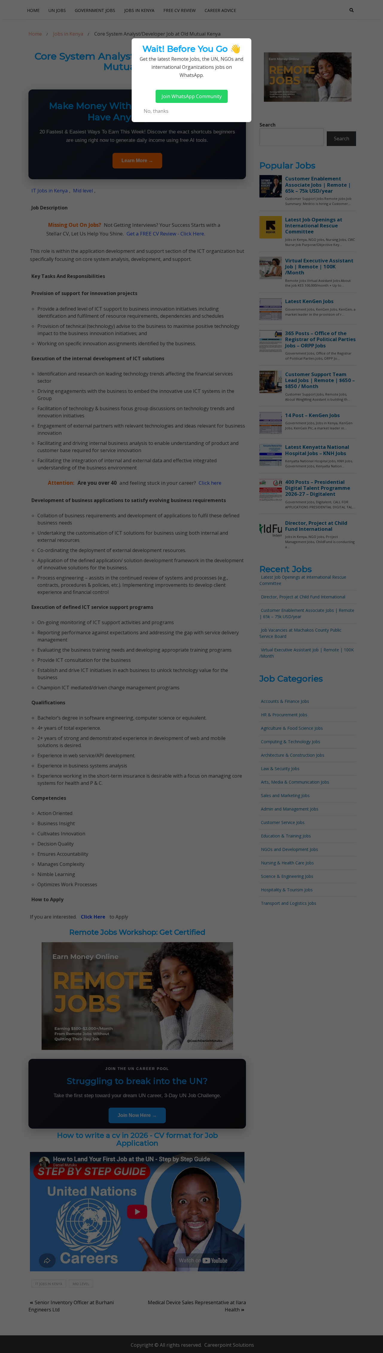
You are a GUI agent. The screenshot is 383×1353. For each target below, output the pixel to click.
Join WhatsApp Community (192, 96)
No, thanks (156, 111)
